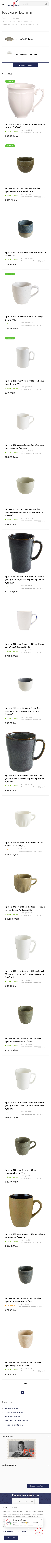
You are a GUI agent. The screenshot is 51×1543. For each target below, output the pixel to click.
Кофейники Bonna (13, 1412)
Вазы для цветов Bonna (16, 1421)
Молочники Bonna (13, 1425)
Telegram (32, 1501)
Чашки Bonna (11, 1408)
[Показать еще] (25, 62)
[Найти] (45, 4)
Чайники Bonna (12, 1416)
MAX (25, 1501)
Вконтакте (19, 1501)
